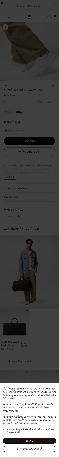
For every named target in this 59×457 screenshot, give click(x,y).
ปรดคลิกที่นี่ (14, 432)
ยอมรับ (29, 440)
